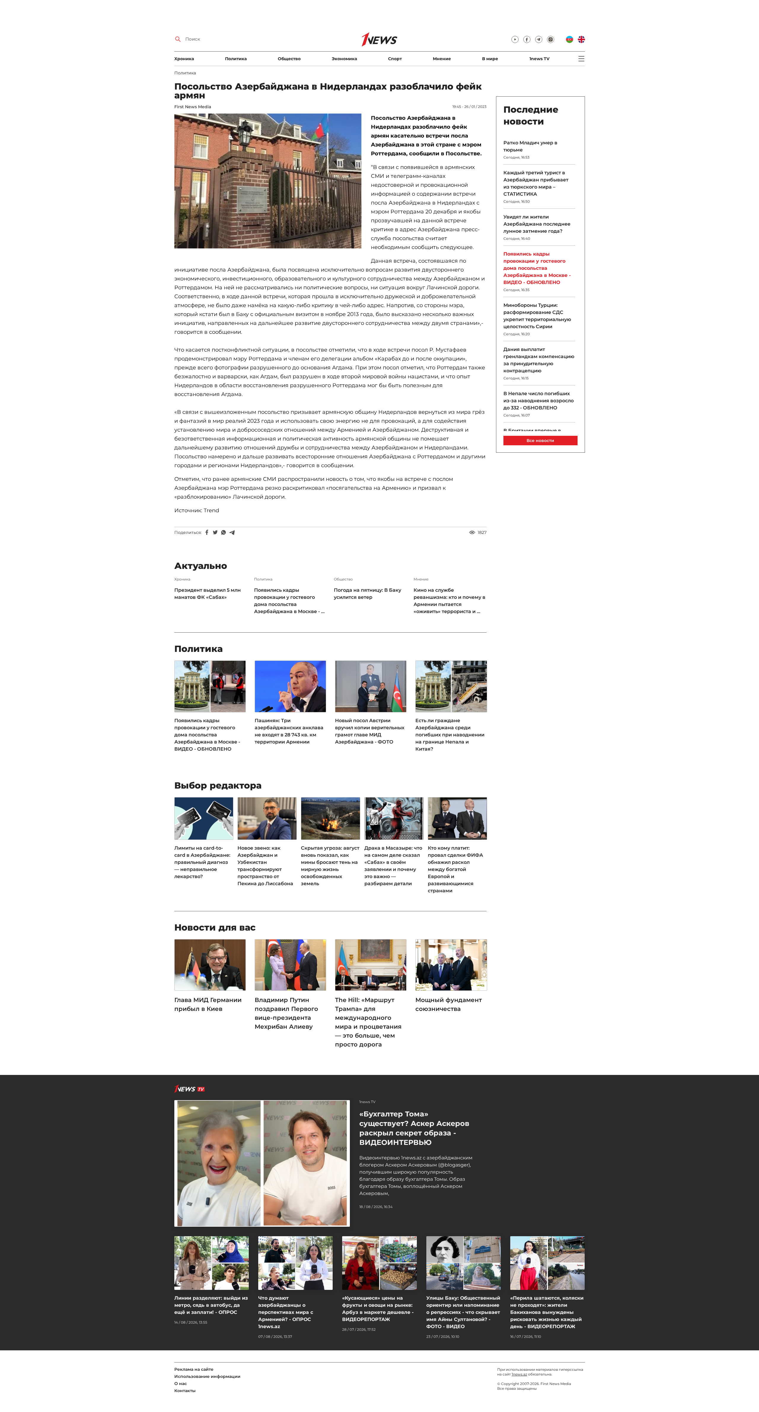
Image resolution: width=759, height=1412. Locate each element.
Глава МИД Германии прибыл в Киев (208, 1004)
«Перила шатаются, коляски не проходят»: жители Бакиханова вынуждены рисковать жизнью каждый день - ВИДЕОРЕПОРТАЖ (546, 1312)
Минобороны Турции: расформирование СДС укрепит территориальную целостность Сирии (537, 315)
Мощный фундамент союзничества (448, 1004)
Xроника (184, 59)
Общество (289, 59)
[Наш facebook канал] (526, 39)
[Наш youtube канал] (515, 39)
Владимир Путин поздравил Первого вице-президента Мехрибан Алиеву (286, 1013)
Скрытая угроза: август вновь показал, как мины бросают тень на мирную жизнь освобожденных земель (330, 865)
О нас (180, 1383)
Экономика (344, 59)
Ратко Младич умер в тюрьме (530, 146)
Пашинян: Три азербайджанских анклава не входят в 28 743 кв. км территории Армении (289, 731)
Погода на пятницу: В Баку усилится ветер (367, 593)
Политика (236, 59)
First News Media (192, 106)
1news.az (519, 1374)
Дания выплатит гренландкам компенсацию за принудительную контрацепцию (538, 360)
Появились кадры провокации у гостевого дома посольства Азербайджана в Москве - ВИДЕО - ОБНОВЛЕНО (207, 735)
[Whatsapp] (224, 532)
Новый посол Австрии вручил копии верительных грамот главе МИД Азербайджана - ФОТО (369, 731)
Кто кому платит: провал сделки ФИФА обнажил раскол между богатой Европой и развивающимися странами (455, 869)
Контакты (185, 1391)
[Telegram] (232, 532)
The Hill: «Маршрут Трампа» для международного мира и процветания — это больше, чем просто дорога (368, 1022)
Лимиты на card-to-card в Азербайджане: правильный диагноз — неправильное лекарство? (202, 862)
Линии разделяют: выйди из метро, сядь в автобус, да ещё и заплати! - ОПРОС (211, 1305)
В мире (490, 59)
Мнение (442, 59)
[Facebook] (207, 532)
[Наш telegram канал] (538, 39)
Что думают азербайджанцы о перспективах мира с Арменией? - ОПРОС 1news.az (285, 1312)
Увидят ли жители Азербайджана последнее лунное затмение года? (536, 224)
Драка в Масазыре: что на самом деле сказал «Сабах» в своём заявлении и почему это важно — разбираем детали (393, 865)
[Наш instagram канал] (550, 39)
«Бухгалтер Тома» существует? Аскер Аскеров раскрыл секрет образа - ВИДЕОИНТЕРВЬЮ (414, 1128)
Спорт (395, 59)
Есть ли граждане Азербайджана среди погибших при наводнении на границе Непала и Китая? (449, 735)
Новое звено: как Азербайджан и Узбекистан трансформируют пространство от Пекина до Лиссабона (265, 865)
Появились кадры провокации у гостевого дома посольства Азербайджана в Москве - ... (289, 600)
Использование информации (207, 1376)
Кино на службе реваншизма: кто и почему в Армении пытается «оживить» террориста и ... (449, 600)
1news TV (539, 59)
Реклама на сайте (193, 1369)
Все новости (540, 440)
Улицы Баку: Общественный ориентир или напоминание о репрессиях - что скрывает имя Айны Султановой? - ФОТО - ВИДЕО (463, 1312)
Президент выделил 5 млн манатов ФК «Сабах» (207, 593)
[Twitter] (215, 532)
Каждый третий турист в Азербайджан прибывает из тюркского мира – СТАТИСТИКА (535, 183)
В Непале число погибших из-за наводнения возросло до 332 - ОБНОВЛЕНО (538, 401)
